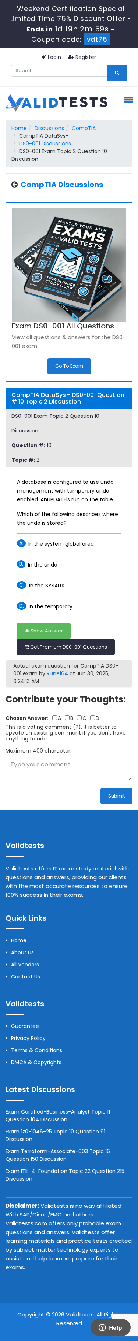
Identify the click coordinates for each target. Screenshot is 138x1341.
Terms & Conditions (36, 1050)
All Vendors (25, 964)
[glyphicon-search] (117, 73)
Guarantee (25, 1026)
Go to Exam (69, 366)
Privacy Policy (28, 1038)
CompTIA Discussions (62, 184)
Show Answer (46, 630)
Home (19, 128)
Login (53, 57)
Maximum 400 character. (38, 750)
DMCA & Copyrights (36, 1062)
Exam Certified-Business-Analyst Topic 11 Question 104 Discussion (58, 1115)
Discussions (49, 128)
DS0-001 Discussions (45, 143)
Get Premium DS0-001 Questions (68, 646)
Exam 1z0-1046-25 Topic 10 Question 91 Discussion (55, 1135)
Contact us (25, 976)
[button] (127, 99)
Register (85, 57)
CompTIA (84, 128)
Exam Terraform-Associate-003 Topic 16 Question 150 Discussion (58, 1155)
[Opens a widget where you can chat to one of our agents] (110, 1328)
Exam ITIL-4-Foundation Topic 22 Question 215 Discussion (65, 1174)
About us (22, 952)
